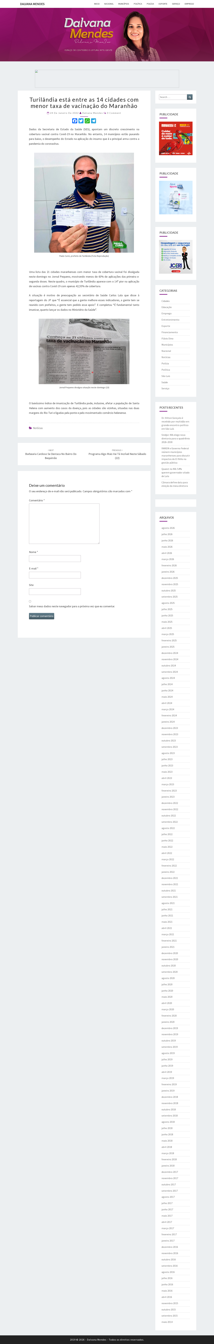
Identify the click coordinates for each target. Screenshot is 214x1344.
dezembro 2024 (170, 653)
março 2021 (168, 934)
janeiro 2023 (168, 796)
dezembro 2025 (170, 577)
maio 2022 (167, 846)
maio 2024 (167, 696)
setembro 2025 (170, 596)
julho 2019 (167, 1059)
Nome (33, 552)
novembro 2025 (170, 584)
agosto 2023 (168, 753)
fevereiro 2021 (169, 940)
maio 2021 (167, 921)
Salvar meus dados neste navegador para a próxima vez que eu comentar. (72, 606)
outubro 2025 (169, 590)
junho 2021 (167, 915)
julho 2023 (167, 759)
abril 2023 (167, 778)
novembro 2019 (170, 1034)
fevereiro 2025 (169, 640)
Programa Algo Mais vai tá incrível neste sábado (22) (117, 454)
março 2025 (168, 634)
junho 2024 (167, 690)
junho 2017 (167, 1209)
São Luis (166, 376)
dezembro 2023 (170, 728)
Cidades (166, 301)
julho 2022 (167, 834)
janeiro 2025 (168, 646)
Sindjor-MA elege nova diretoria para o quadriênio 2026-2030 (176, 438)
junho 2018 (167, 1134)
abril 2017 (167, 1221)
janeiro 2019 (168, 1090)
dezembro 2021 (170, 878)
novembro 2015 (170, 1303)
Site (31, 585)
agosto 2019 (168, 1053)
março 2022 (168, 859)
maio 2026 (167, 546)
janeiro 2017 (168, 1240)
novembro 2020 (170, 959)
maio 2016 (167, 1290)
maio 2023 (167, 771)
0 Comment (114, 113)
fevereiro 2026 (169, 565)
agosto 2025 (168, 602)
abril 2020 (167, 1003)
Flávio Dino (167, 338)
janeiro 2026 (168, 571)
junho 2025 (167, 615)
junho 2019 (167, 1065)
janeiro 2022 (168, 871)
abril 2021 (167, 928)
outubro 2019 (169, 1040)
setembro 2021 (170, 896)
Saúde (165, 382)
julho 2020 (167, 984)
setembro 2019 (170, 1046)
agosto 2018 (168, 1121)
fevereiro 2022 (169, 865)
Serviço (176, 3)
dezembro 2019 (170, 1028)
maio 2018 (167, 1140)
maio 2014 (167, 1321)
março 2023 (168, 784)
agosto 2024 (168, 677)
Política (138, 3)
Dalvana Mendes (32, 4)
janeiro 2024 (168, 721)
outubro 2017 (169, 1184)
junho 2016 (167, 1284)
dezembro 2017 (170, 1171)
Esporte (163, 3)
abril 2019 (167, 1071)
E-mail (33, 568)
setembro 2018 (170, 1115)
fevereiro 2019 (169, 1084)
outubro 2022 (169, 815)
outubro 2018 (169, 1109)
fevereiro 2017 (169, 1234)
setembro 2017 (170, 1190)
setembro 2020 (170, 971)
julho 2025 (167, 609)
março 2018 (168, 1153)
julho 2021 (167, 909)
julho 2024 (167, 684)
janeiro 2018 (168, 1165)
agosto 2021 (168, 903)
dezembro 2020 (170, 953)
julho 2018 (167, 1128)
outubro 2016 (169, 1259)
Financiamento (170, 332)
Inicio (97, 3)
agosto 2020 (168, 978)
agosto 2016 (168, 1272)
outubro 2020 (169, 965)
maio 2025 (167, 621)
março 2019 (168, 1078)
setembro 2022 (170, 821)
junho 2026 (167, 540)
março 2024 (168, 709)
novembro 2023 (170, 734)
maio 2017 (167, 1215)
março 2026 (168, 559)
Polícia (150, 3)
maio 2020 (167, 996)
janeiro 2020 (168, 1021)
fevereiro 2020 (169, 1015)
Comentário (37, 500)
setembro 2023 (170, 746)
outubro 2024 (169, 665)
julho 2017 (167, 1203)
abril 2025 (167, 628)
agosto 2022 (168, 828)
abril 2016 (167, 1296)
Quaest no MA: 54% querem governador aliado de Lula (176, 472)
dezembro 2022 (170, 803)
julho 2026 (167, 534)
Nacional (109, 3)
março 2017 (168, 1228)
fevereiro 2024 (169, 715)
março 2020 (168, 1009)
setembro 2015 (170, 1315)
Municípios (123, 3)
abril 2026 (167, 553)
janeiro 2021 (168, 946)
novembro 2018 (170, 1103)
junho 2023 (167, 765)
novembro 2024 (170, 659)
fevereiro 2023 (169, 790)
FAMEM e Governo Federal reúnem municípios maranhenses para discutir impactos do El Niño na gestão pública (176, 455)
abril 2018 (167, 1146)
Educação (167, 307)
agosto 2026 (168, 527)
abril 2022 (167, 853)
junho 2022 (167, 840)
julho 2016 (167, 1278)
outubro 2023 (169, 740)
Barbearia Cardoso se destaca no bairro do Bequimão (50, 454)
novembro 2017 (170, 1178)
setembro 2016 (170, 1265)
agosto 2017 (168, 1196)
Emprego (189, 3)
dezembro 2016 (170, 1246)
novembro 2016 (170, 1253)
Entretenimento (170, 319)
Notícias (38, 428)
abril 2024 (167, 703)
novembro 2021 (170, 884)
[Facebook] (75, 121)
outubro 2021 (169, 890)
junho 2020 (167, 990)
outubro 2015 (169, 1309)
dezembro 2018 (170, 1096)
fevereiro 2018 (169, 1159)
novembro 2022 (170, 809)
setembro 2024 (170, 671)
